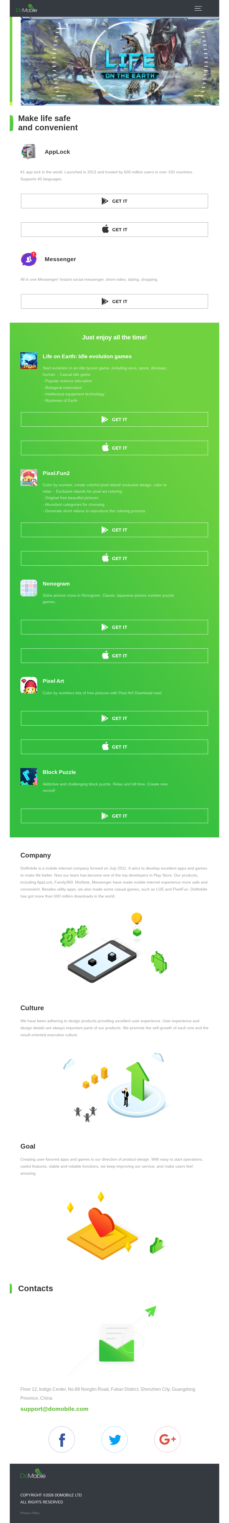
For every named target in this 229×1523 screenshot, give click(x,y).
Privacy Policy (30, 1513)
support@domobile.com (54, 1409)
